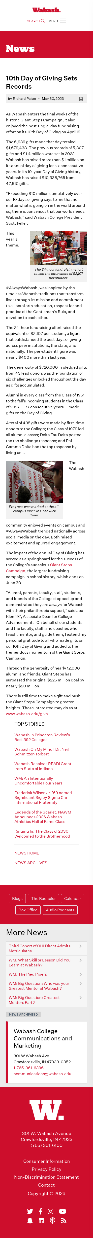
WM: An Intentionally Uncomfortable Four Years (38, 780)
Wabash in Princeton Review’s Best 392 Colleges (42, 737)
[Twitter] (30, 1211)
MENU (53, 21)
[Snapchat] (30, 1220)
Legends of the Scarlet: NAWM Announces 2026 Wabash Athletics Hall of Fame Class (42, 817)
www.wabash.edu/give (27, 713)
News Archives (30, 862)
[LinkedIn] (41, 1220)
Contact (46, 1185)
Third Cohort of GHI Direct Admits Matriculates (39, 948)
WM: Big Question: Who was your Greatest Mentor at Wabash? (39, 986)
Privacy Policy (47, 1169)
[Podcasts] (52, 1220)
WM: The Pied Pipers (28, 974)
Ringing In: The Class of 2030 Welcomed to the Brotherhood (42, 833)
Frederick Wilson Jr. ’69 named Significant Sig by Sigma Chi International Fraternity (43, 797)
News (20, 49)
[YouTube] (62, 1211)
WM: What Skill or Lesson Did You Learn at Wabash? (39, 962)
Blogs (17, 898)
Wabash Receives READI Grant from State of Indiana (42, 766)
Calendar (72, 898)
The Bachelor (43, 898)
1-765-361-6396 (29, 1067)
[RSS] (63, 1220)
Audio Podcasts (60, 910)
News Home (26, 853)
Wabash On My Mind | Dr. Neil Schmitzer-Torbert (41, 751)
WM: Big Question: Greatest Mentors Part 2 (34, 1000)
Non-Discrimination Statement (46, 1177)
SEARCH (33, 21)
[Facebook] (40, 1211)
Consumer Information (46, 1161)
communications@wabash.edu (42, 1073)
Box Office (28, 910)
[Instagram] (50, 1211)
